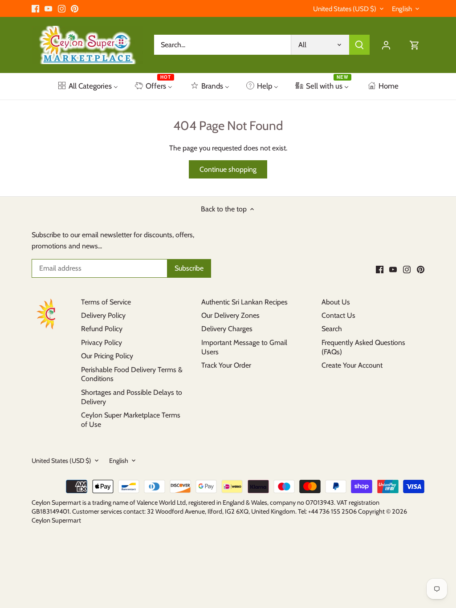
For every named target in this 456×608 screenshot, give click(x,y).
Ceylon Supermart (56, 520)
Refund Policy (101, 328)
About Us (336, 302)
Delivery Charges (226, 328)
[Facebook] (35, 8)
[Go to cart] (414, 44)
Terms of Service (106, 302)
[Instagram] (61, 8)
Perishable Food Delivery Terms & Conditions (132, 374)
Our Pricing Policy (107, 356)
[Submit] (359, 45)
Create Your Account (352, 365)
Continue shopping (228, 169)
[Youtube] (48, 8)
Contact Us (338, 315)
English (402, 9)
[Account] (386, 44)
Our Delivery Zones (230, 315)
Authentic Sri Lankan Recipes (244, 302)
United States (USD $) (344, 9)
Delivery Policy (103, 315)
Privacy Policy (101, 342)
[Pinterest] (74, 8)
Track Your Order (226, 365)
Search (332, 328)
